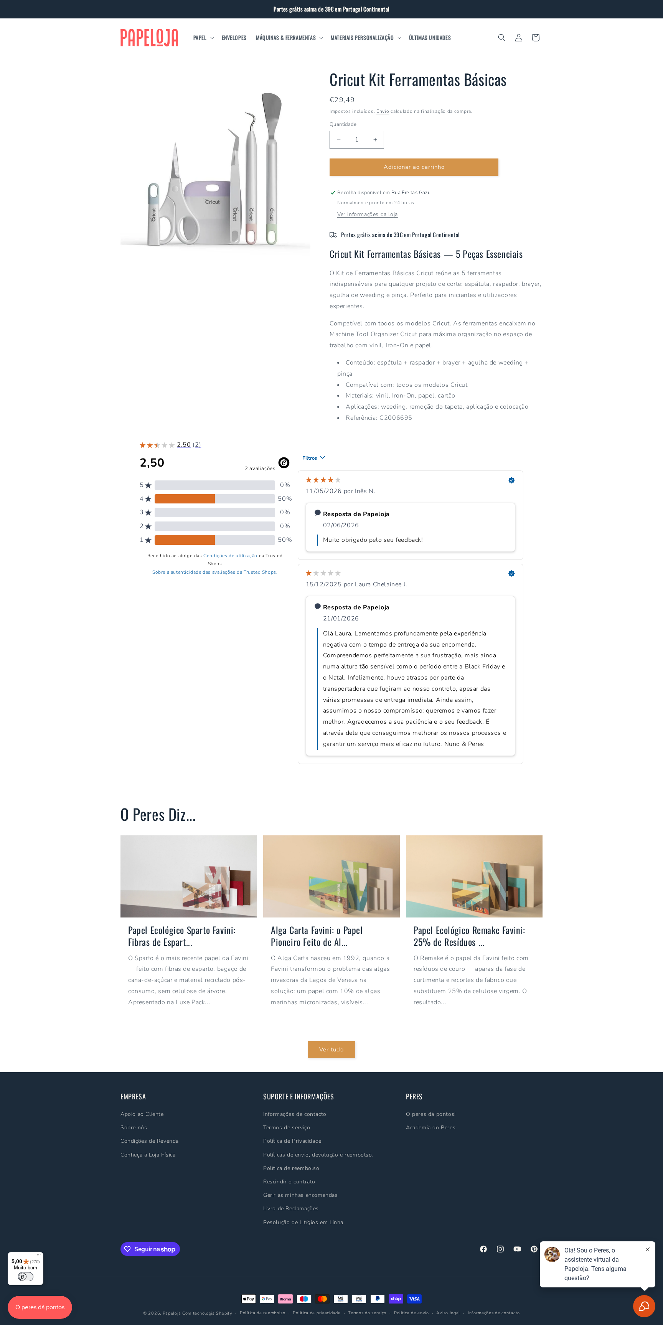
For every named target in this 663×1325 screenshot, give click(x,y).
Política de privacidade (316, 1313)
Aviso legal (448, 1313)
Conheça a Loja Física (148, 1154)
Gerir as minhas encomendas (300, 1195)
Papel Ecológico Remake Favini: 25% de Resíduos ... (469, 936)
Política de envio (411, 1313)
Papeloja (172, 1313)
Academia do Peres (430, 1128)
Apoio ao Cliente (142, 1114)
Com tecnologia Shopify (207, 1313)
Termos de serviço (286, 1128)
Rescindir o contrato (289, 1182)
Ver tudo (331, 1050)
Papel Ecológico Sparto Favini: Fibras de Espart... (182, 936)
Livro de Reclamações (291, 1209)
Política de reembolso (291, 1168)
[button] (203, 38)
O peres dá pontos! (431, 1114)
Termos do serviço (367, 1313)
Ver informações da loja (367, 214)
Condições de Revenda (149, 1141)
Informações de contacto (295, 1114)
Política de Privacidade (292, 1141)
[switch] (25, 1276)
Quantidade (343, 124)
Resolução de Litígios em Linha (303, 1222)
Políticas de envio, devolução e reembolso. (318, 1154)
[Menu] (38, 1256)
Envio (382, 111)
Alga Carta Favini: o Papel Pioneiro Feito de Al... (317, 936)
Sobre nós (133, 1128)
